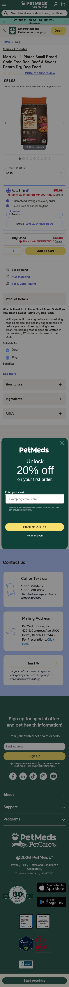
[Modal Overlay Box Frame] (34, 493)
